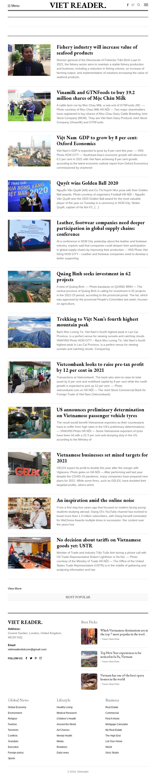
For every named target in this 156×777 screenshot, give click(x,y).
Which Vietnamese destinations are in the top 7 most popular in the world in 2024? (124, 634)
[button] (14, 6)
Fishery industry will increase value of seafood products (97, 50)
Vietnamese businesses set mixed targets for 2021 (102, 458)
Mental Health (64, 735)
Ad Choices (63, 730)
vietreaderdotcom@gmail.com (27, 649)
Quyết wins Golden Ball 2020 (87, 183)
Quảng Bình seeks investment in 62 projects (94, 276)
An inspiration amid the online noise (95, 500)
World (108, 747)
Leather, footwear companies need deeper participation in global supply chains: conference (101, 228)
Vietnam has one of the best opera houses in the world (122, 677)
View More (15, 588)
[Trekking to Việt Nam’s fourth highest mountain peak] (29, 331)
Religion (12, 718)
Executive (13, 747)
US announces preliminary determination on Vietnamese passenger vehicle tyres (100, 412)
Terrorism (13, 730)
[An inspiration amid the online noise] (29, 513)
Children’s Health (66, 718)
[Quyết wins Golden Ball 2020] (29, 195)
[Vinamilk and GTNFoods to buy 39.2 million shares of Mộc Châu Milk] (29, 105)
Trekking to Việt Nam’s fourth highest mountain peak (97, 322)
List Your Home (113, 741)
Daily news (63, 752)
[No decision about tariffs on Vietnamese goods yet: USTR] (29, 552)
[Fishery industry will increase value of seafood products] (29, 59)
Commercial (112, 713)
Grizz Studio (112, 752)
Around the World (66, 724)
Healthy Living (65, 707)
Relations (62, 747)
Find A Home (112, 718)
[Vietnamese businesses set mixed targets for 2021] (29, 467)
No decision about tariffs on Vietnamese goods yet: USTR (99, 543)
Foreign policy (16, 752)
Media (60, 741)
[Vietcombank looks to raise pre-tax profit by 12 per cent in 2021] (29, 377)
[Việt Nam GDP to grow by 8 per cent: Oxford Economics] (29, 150)
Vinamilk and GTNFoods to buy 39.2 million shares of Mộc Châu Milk (96, 95)
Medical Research (67, 713)
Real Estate (111, 707)
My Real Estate (113, 730)
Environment (15, 713)
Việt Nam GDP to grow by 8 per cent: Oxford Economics (97, 140)
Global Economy (17, 707)
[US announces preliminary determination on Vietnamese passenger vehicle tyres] (29, 422)
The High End (113, 735)
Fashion (12, 724)
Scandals (13, 741)
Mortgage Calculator (116, 724)
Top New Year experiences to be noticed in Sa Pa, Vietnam (120, 655)
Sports (11, 758)
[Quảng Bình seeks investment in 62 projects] (29, 286)
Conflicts (12, 735)
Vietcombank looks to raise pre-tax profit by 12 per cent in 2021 (100, 367)
